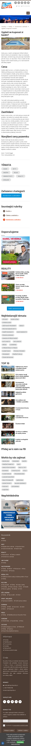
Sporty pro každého (8, 601)
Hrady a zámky (21, 584)
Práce (3, 612)
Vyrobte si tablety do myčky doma (22, 432)
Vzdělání (4, 618)
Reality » (9, 211)
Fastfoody (5, 570)
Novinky (3, 26)
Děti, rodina (5, 592)
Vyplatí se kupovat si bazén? (9, 28)
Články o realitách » (12, 215)
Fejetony (10, 629)
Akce (2, 544)
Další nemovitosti (15, 308)
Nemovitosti (6, 554)
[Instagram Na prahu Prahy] (18, 2)
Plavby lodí (11, 609)
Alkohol (10, 568)
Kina (21, 587)
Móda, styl (5, 574)
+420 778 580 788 (8, 688)
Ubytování (4, 560)
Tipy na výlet (11, 595)
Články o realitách (15, 554)
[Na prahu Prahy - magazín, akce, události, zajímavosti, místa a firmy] (6, 6)
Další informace (15, 744)
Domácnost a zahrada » (13, 219)
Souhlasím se (17, 725)
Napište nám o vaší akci (8, 546)
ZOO (21, 589)
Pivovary (12, 570)
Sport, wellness (6, 598)
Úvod (19, 6)
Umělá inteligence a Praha (9, 627)
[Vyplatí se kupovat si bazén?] (15, 43)
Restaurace (18, 568)
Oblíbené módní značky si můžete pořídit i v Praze (15, 576)
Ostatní (4, 624)
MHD (9, 607)
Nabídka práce (8, 642)
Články (4, 540)
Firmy (3, 538)
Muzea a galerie (7, 589)
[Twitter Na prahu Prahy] (22, 2)
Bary (24, 568)
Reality (10, 26)
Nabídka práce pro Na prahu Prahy (17, 615)
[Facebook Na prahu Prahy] (15, 2)
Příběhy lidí (21, 627)
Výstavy (15, 589)
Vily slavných (6, 584)
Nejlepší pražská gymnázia (21, 393)
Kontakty (6, 646)
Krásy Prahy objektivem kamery (10, 631)
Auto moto (16, 607)
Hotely (4, 562)
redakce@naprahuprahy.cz (11, 685)
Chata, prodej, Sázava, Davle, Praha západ (22, 286)
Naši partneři (7, 648)
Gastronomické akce (8, 548)
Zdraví (18, 595)
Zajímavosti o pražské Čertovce (22, 416)
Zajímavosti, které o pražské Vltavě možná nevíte (21, 368)
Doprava (4, 604)
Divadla (26, 587)
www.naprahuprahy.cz (10, 690)
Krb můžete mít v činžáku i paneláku (22, 401)
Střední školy (6, 621)
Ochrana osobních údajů (10, 650)
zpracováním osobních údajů (20, 725)
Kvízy (22, 621)
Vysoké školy (15, 621)
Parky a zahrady (13, 587)
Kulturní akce (19, 548)
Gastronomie (5, 566)
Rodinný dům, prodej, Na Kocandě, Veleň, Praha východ (22, 273)
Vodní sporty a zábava (21, 601)
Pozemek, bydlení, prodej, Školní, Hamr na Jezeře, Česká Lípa (22, 297)
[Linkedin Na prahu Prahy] (25, 2)
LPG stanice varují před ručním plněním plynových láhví (22, 376)
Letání (22, 607)
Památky (5, 587)
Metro (4, 609)
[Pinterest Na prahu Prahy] (28, 2)
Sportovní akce (20, 546)
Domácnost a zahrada (21, 26)
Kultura (4, 582)
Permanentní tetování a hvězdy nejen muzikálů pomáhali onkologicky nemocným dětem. (23, 385)
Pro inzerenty (26, 6)
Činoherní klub (20, 423)
